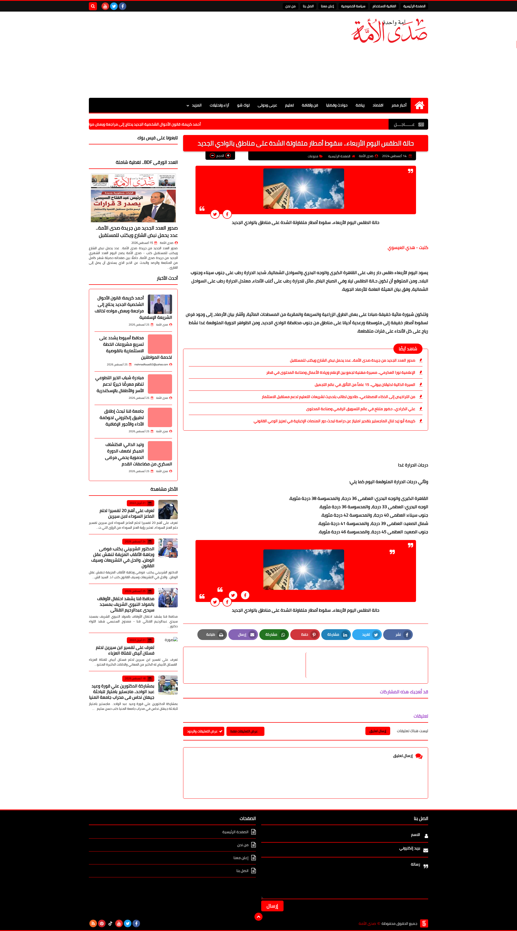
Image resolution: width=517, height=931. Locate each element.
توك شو (243, 105)
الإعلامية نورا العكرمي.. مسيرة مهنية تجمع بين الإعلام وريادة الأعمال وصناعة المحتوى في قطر (340, 372)
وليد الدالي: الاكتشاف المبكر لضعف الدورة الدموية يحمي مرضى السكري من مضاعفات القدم (138, 454)
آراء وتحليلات (219, 105)
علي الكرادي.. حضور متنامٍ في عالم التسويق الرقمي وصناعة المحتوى (360, 408)
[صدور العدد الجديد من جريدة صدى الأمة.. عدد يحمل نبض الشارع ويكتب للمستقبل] (133, 198)
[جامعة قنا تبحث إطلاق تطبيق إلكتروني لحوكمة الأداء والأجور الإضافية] (160, 417)
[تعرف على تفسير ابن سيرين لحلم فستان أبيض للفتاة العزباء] (168, 646)
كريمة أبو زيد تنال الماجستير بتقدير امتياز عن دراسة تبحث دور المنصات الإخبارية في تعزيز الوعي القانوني (334, 420)
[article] (247, 665)
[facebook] (122, 6)
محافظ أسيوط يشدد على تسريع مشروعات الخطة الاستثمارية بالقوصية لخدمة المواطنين (135, 347)
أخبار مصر (399, 105)
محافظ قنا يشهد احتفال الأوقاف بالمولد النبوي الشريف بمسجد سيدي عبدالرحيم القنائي (125, 604)
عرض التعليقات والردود (202, 731)
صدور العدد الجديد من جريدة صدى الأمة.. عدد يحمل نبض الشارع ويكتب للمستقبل (352, 360)
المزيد (197, 105)
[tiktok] (110, 923)
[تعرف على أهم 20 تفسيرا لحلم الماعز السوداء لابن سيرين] (168, 509)
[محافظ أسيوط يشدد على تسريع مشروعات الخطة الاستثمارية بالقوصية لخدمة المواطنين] (160, 344)
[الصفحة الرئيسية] (419, 105)
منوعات (313, 156)
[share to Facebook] (227, 214)
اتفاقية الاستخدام (384, 6)
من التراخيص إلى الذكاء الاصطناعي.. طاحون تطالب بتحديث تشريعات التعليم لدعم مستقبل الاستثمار (338, 396)
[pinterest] (102, 923)
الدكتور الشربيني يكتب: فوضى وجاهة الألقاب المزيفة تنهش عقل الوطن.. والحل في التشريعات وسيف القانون (122, 557)
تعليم (289, 105)
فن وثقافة (310, 105)
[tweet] (215, 214)
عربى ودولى (267, 105)
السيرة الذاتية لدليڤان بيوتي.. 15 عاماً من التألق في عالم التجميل (365, 384)
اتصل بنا (308, 6)
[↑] (258, 917)
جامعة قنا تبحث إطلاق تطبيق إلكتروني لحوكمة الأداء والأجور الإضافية (122, 417)
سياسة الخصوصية (353, 6)
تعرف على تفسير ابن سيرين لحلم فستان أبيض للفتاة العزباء (125, 650)
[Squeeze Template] (424, 923)
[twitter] (114, 6)
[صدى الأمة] (389, 31)
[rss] (93, 923)
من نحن (290, 6)
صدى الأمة (166, 242)
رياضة (360, 105)
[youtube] (105, 6)
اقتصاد (378, 105)
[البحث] (93, 6)
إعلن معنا (327, 6)
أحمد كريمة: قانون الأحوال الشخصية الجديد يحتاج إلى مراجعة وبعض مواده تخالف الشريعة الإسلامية (150, 124)
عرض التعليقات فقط (244, 731)
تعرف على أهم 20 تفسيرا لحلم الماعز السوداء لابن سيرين (127, 513)
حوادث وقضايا (337, 105)
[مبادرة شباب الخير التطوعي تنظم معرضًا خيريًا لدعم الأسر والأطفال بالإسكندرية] (160, 384)
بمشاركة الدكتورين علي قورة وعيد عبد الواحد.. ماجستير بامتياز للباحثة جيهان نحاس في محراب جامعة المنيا (121, 691)
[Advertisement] (187, 54)
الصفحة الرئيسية (414, 6)
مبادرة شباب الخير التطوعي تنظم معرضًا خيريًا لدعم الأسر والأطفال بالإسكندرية (119, 383)
